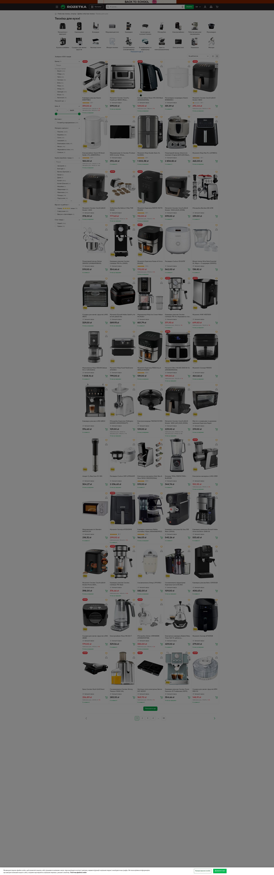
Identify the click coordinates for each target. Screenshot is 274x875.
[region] (137, 871)
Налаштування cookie (202, 871)
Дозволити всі (220, 871)
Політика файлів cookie (78, 872)
